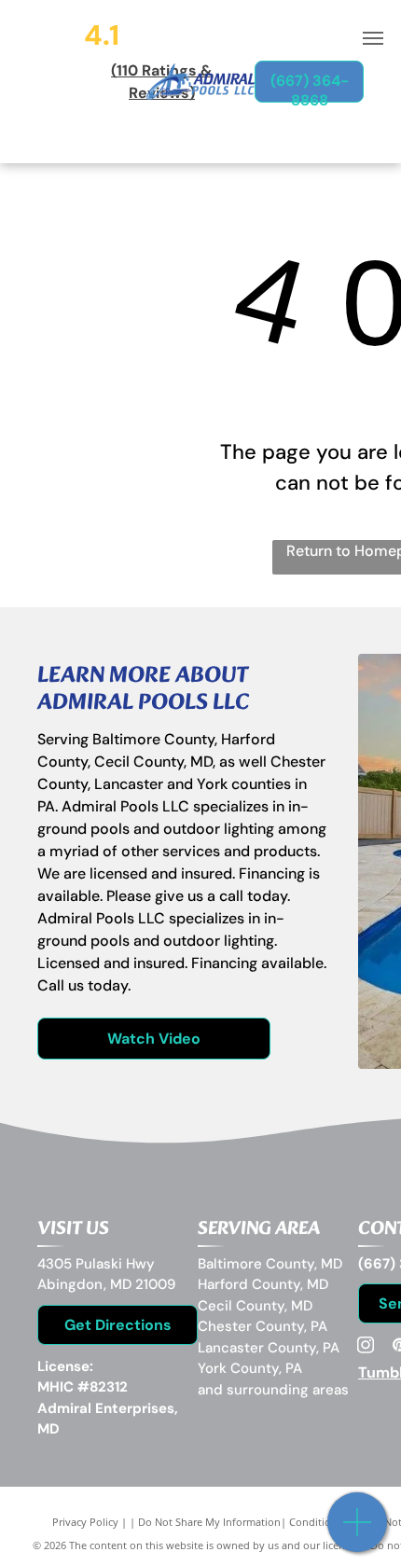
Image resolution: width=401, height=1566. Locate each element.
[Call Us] (358, 1532)
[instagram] (365, 1347)
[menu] (373, 38)
